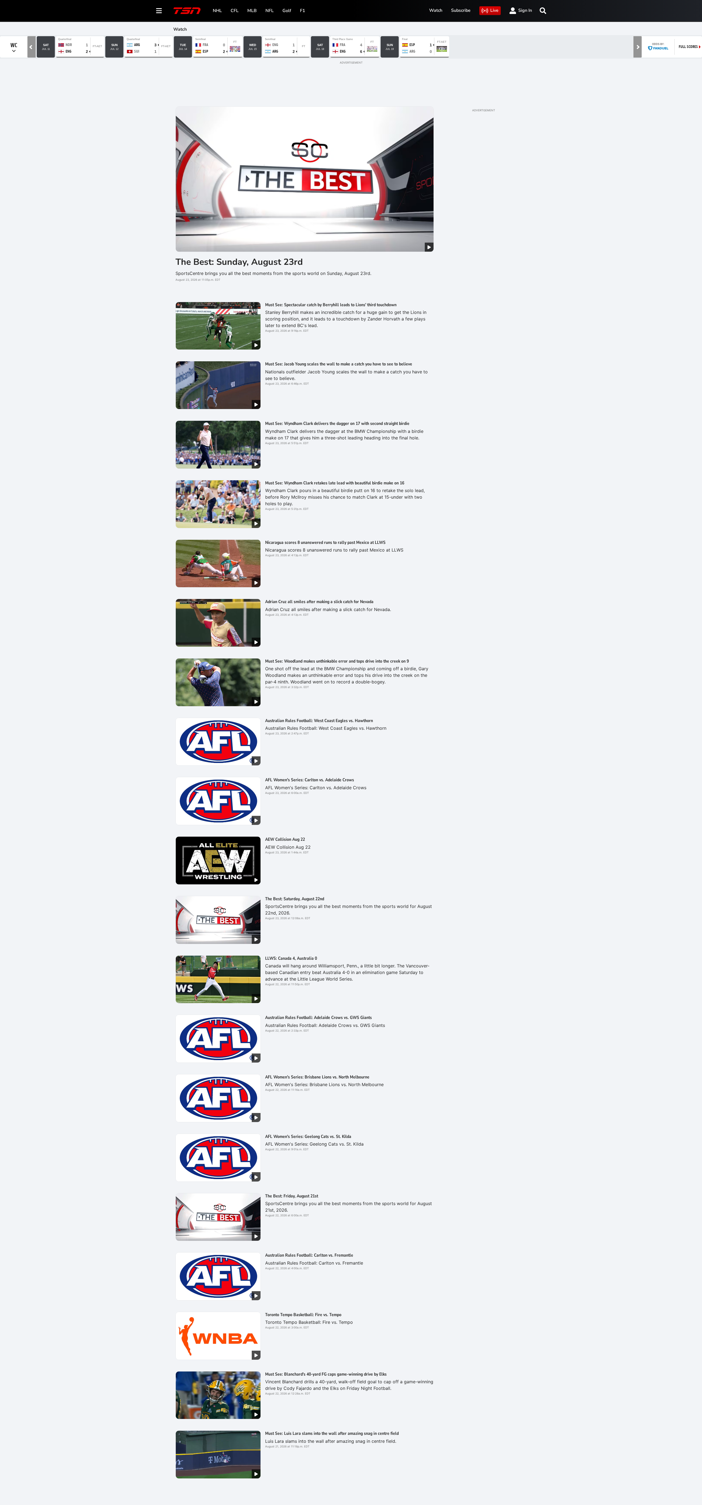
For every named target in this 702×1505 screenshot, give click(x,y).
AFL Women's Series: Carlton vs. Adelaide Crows (309, 780)
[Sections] (159, 10)
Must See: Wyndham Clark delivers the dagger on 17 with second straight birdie (337, 424)
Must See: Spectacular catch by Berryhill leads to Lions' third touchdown (331, 305)
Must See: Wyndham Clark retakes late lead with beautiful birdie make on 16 (334, 483)
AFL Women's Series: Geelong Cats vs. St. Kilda (308, 1137)
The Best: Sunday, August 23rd (239, 262)
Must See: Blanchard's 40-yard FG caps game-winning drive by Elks (326, 1374)
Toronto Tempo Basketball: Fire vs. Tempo (303, 1315)
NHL (217, 11)
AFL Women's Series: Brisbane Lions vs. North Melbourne (317, 1077)
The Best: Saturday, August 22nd (294, 899)
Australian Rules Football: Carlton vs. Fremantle (309, 1255)
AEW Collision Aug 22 (285, 839)
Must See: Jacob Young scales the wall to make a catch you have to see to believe (338, 364)
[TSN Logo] (187, 10)
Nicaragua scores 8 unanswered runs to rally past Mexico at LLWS (325, 542)
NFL (269, 11)
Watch (435, 10)
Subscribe (461, 10)
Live (494, 10)
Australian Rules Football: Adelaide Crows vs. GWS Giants (318, 1018)
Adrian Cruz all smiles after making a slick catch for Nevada (319, 602)
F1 (302, 11)
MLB (252, 11)
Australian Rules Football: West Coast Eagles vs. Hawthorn (319, 721)
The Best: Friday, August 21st (291, 1196)
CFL (235, 11)
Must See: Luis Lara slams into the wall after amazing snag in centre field (332, 1433)
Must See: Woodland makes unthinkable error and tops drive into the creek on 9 (337, 661)
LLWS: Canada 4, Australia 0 (291, 958)
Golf (286, 11)
